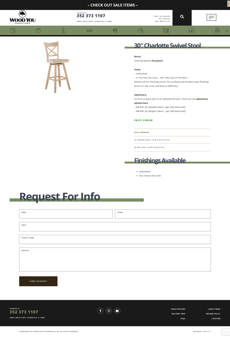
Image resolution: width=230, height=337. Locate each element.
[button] (227, 31)
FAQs (183, 319)
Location (216, 319)
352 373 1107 (91, 15)
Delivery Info (178, 314)
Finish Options (178, 309)
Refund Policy (213, 314)
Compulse (206, 331)
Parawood (157, 60)
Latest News (214, 309)
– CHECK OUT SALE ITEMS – (113, 5)
